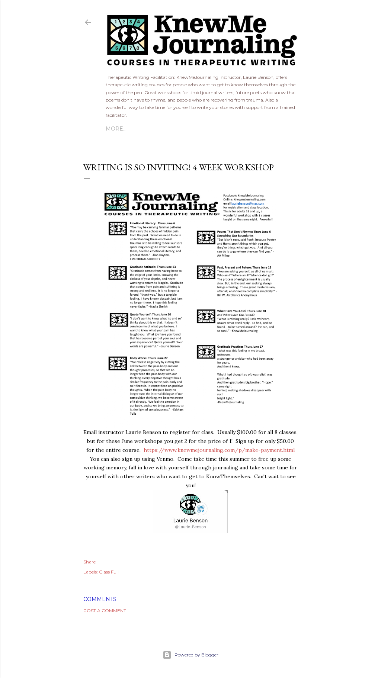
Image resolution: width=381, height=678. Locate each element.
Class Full (109, 572)
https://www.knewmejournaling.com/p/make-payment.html (219, 450)
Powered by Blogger (196, 655)
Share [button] (89, 562)
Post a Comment (104, 610)
